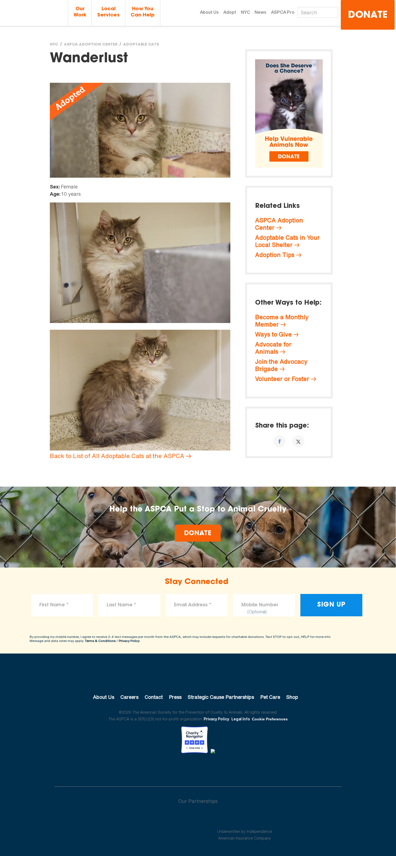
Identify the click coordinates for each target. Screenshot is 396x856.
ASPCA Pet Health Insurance (245, 818)
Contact (154, 696)
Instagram (212, 768)
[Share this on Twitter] (298, 441)
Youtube (198, 768)
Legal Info (240, 718)
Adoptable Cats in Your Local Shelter (287, 241)
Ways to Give (273, 334)
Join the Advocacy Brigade (281, 365)
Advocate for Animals (273, 348)
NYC (245, 12)
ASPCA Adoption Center (90, 45)
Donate (367, 15)
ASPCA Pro (282, 12)
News (260, 12)
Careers (129, 696)
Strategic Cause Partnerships (221, 696)
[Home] (34, 13)
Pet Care (270, 696)
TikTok (226, 768)
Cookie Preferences (270, 719)
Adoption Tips (274, 254)
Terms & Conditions (100, 640)
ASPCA (198, 678)
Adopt (229, 12)
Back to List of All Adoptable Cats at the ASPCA (117, 456)
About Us (209, 12)
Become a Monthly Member (281, 321)
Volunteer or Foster (282, 378)
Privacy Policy (129, 640)
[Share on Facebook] (279, 441)
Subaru (152, 818)
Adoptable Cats (141, 45)
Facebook (170, 768)
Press (175, 696)
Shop (292, 696)
